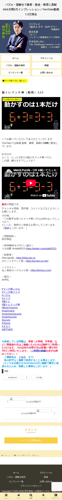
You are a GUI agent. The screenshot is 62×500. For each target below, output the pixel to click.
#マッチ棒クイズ (11, 292)
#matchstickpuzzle (12, 314)
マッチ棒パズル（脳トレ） (16, 81)
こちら (22, 357)
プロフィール (46, 472)
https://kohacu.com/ (41, 270)
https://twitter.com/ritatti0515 (41, 248)
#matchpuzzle (9, 317)
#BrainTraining (10, 307)
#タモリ (6, 326)
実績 (6, 228)
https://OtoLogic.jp (25, 258)
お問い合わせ (46, 481)
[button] (55, 407)
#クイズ (6, 298)
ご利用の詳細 (38, 350)
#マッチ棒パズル (11, 289)
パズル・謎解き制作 (16, 477)
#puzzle (6, 320)
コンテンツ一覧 (16, 481)
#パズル (6, 295)
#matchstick (8, 311)
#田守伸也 (7, 329)
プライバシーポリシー (31, 486)
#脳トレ (6, 301)
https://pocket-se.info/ (37, 261)
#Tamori (6, 323)
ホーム (16, 472)
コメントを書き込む (31, 440)
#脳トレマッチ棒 (11, 304)
